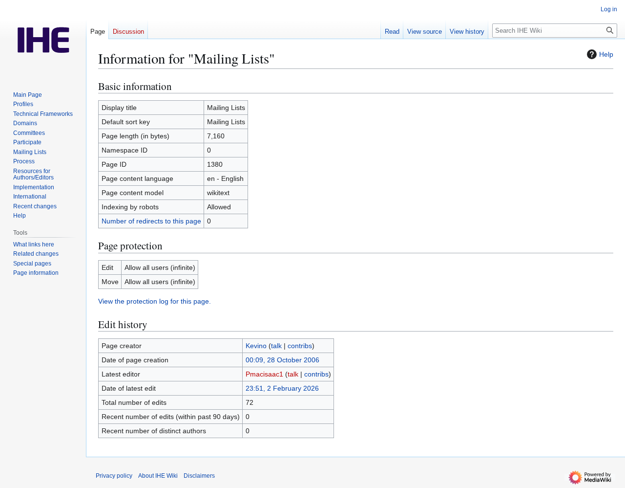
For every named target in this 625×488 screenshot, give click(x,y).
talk (276, 346)
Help (606, 54)
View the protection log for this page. (154, 301)
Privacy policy (114, 475)
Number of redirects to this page (151, 221)
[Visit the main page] (43, 39)
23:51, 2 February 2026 (282, 388)
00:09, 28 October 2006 (282, 360)
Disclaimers (199, 475)
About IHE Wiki (158, 475)
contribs (300, 346)
